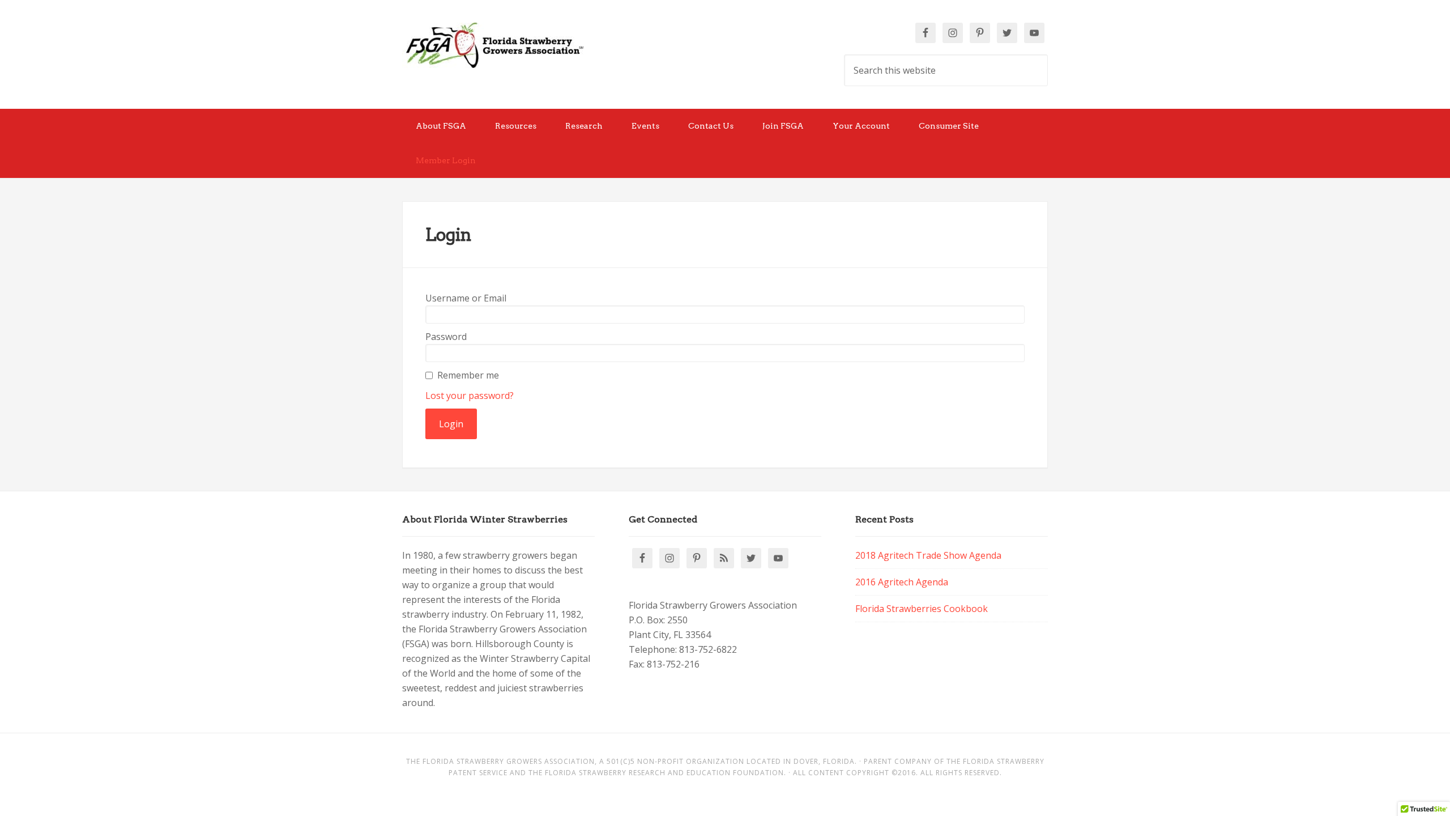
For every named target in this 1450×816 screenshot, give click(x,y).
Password (446, 336)
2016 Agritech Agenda (901, 582)
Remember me (468, 375)
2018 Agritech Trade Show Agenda (928, 555)
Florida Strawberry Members (492, 45)
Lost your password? (469, 395)
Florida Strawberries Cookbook (921, 608)
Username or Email (465, 298)
